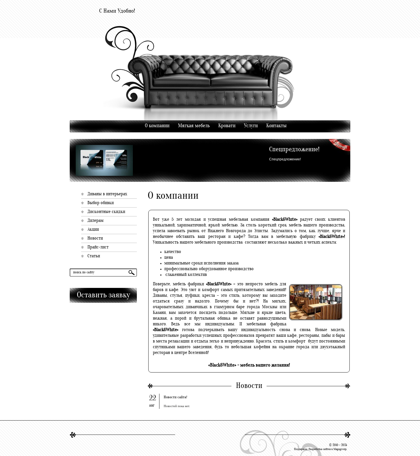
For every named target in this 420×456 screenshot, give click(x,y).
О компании (157, 126)
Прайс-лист (98, 247)
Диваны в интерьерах (107, 194)
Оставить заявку (103, 295)
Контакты (276, 126)
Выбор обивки (100, 203)
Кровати (226, 126)
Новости (95, 238)
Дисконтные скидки (106, 212)
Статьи (93, 256)
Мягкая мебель (194, 126)
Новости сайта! (175, 397)
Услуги (251, 126)
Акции (93, 229)
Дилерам (95, 221)
